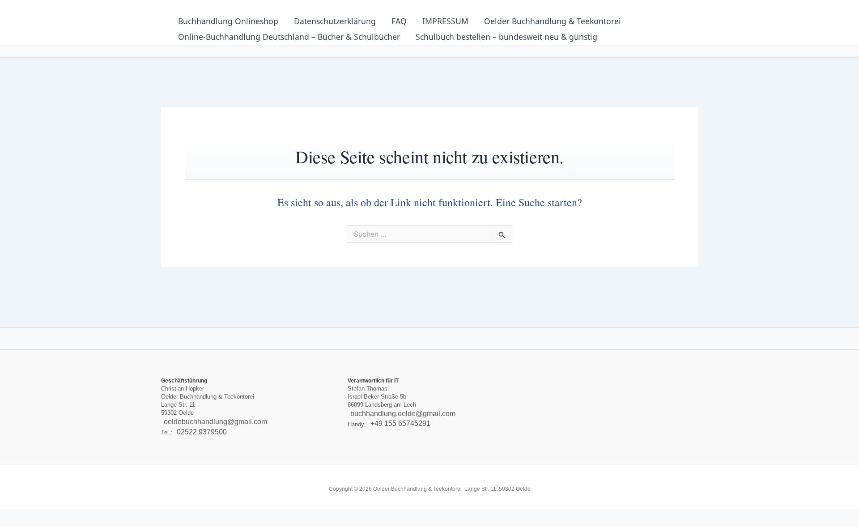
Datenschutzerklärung (335, 21)
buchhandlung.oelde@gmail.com (402, 413)
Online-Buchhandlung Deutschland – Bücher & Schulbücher (289, 36)
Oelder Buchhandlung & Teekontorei (552, 21)
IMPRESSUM (445, 21)
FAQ (399, 21)
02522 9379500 (202, 432)
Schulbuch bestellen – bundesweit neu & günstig (506, 36)
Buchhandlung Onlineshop (228, 21)
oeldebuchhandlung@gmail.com (215, 421)
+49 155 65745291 (400, 424)
